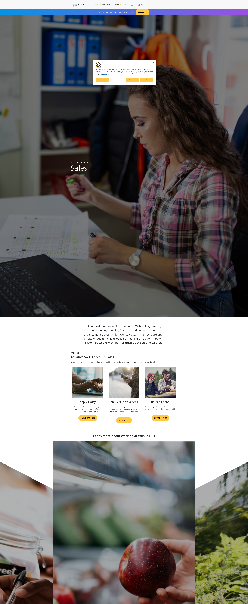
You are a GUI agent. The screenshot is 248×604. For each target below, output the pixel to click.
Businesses (106, 5)
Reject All (132, 80)
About (97, 5)
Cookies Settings (103, 80)
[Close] (153, 63)
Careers (116, 5)
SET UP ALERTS (123, 420)
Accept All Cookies (146, 80)
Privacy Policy (105, 74)
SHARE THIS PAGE (160, 418)
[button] (132, 4)
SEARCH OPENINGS (88, 418)
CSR (123, 5)
